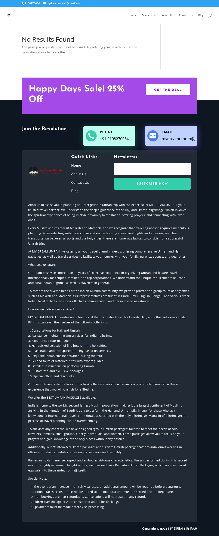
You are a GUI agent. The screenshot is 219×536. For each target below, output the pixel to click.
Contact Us (186, 15)
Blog (201, 15)
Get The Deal (168, 90)
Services (147, 15)
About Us (167, 15)
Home (133, 15)
